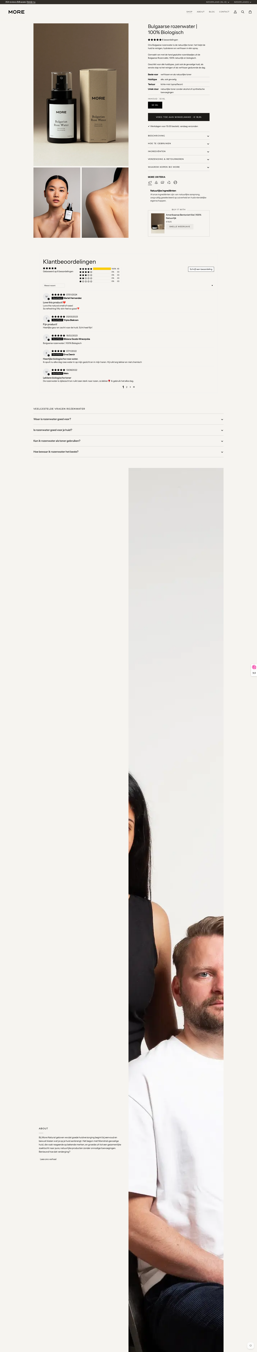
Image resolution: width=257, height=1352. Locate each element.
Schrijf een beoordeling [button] (201, 269)
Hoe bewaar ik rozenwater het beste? (55, 451)
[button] (189, 12)
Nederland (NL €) (216, 2)
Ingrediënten (157, 151)
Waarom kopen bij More (164, 167)
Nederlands (241, 2)
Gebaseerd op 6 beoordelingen (58, 271)
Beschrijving (156, 135)
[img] (59, 294)
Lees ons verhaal (48, 1159)
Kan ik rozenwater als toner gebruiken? (56, 440)
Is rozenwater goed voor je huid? (52, 429)
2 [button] (126, 387)
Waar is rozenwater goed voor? (52, 419)
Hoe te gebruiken (159, 143)
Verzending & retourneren (166, 159)
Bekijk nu (31, 2)
